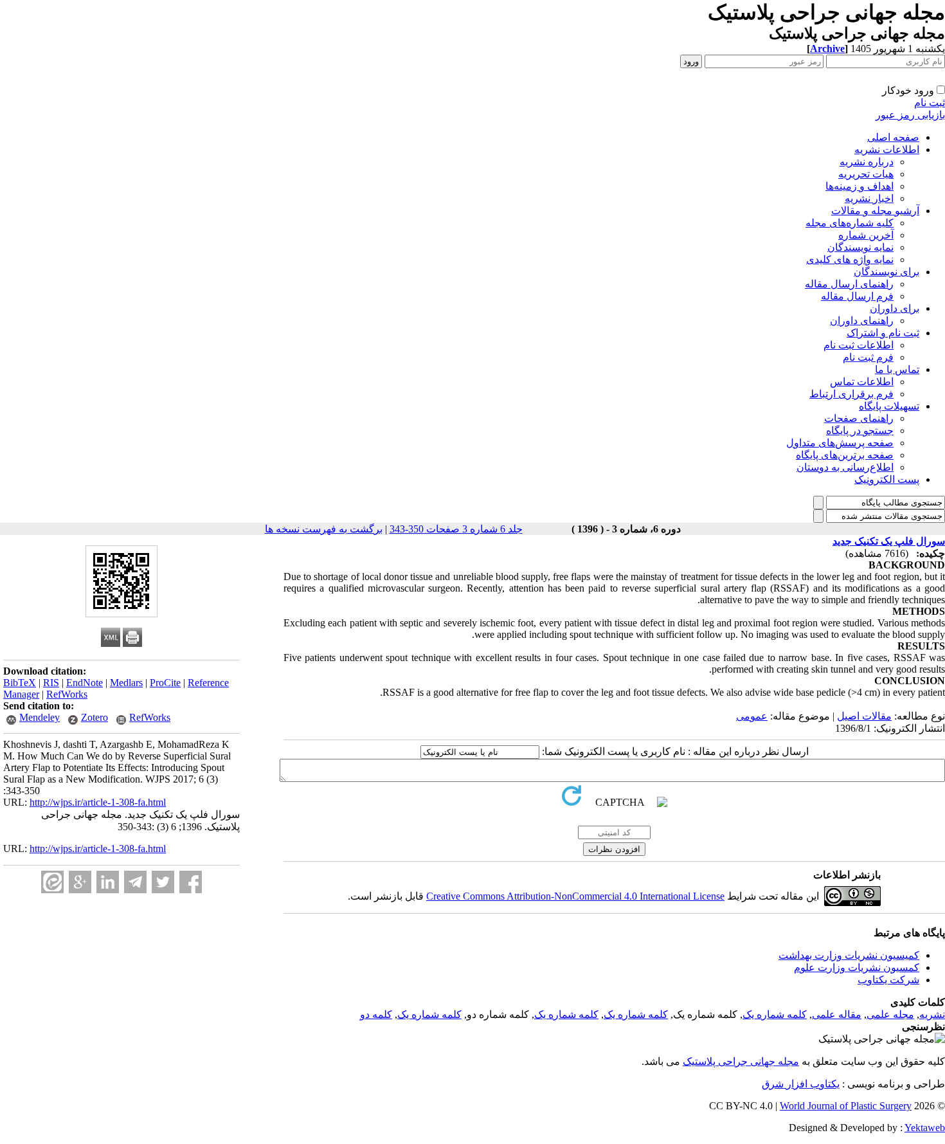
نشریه (932, 1014)
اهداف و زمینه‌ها (859, 186)
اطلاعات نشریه (886, 149)
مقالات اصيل (864, 716)
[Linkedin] (107, 882)
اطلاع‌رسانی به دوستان (845, 467)
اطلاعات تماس (862, 381)
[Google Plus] (80, 882)
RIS (51, 682)
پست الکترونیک (886, 479)
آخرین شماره (866, 235)
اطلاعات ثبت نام (859, 345)
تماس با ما (897, 369)
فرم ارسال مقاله (857, 296)
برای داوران (894, 308)
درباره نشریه (867, 161)
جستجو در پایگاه (860, 430)
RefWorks (66, 694)
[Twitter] (163, 882)
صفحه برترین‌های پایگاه (845, 454)
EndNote (84, 682)
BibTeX (19, 682)
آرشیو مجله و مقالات (875, 210)
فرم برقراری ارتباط (851, 393)
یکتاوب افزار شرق (801, 1083)
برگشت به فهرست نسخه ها (323, 528)
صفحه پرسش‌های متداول (840, 442)
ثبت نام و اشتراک (883, 332)
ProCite (165, 682)
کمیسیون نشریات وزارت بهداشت (849, 955)
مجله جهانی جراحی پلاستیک (741, 1061)
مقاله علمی (836, 1014)
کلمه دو (376, 1014)
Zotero (94, 717)
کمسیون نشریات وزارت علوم (856, 967)
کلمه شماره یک (774, 1014)
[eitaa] (52, 882)
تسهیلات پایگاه (889, 406)
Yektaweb (925, 1127)
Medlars (126, 682)
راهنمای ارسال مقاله (849, 283)
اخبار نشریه (869, 198)
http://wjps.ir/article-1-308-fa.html (98, 802)
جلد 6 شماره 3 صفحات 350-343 (456, 528)
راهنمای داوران (862, 320)
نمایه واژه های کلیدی (850, 259)
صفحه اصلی (893, 137)
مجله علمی (890, 1014)
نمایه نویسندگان (860, 247)
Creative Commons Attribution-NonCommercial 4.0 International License (575, 896)
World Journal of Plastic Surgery (846, 1105)
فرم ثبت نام (868, 357)
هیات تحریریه (866, 173)
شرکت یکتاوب (888, 979)
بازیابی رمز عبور (910, 114)
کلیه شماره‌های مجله (850, 222)
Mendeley (39, 717)
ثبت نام (929, 102)
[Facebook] (190, 882)
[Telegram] (135, 882)
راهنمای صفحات (859, 418)
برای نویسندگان (886, 271)
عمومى (752, 716)
